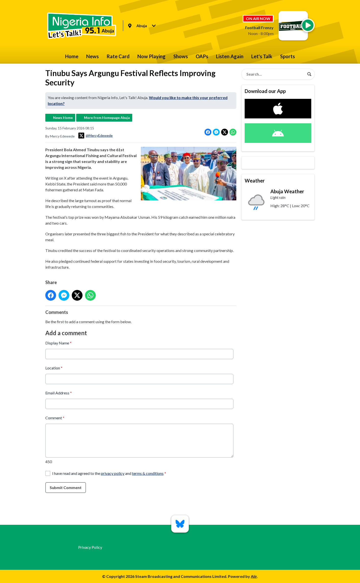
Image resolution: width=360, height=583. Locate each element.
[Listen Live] (308, 25)
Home (71, 56)
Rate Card (118, 56)
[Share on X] (224, 132)
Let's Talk (261, 56)
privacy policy (112, 473)
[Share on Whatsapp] (232, 132)
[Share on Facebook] (207, 132)
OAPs (202, 56)
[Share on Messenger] (216, 132)
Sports (287, 56)
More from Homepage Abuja (107, 117)
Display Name (58, 343)
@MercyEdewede (99, 135)
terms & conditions (148, 473)
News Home (63, 117)
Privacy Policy (90, 547)
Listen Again (229, 56)
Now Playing (151, 56)
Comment (54, 417)
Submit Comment (66, 487)
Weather (255, 180)
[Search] (309, 74)
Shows (180, 56)
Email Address (58, 392)
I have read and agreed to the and (109, 473)
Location (53, 368)
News (92, 56)
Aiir (254, 576)
